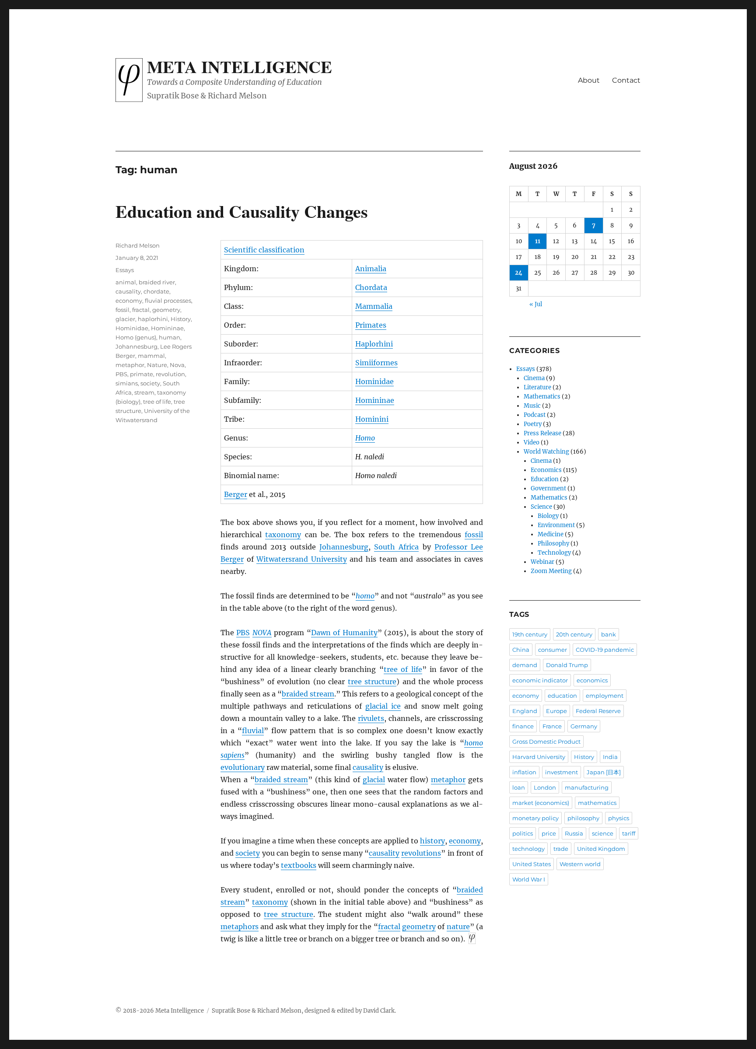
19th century (529, 634)
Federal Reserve (598, 710)
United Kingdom (601, 848)
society (247, 853)
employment (604, 695)
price (549, 833)
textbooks (298, 865)
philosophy (583, 818)
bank (608, 634)
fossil (474, 534)
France (552, 726)
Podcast (535, 415)
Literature (537, 387)
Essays (125, 269)
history (432, 840)
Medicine (551, 534)
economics (592, 680)
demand (524, 664)
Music (532, 405)
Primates (370, 325)
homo (365, 595)
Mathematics (542, 396)
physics (618, 818)
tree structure (372, 681)
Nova (177, 364)
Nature (157, 364)
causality (368, 767)
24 (518, 272)
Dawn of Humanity (344, 632)
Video (531, 442)
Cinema (534, 378)
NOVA (262, 632)
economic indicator (540, 680)
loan (518, 787)
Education (545, 479)
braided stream (308, 693)
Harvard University (538, 756)
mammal (151, 355)
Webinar (542, 562)
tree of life (403, 669)
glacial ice (383, 706)
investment (561, 772)
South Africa (396, 546)
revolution (170, 374)
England (524, 710)
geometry (419, 926)
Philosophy (553, 543)
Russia (574, 833)
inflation (524, 772)
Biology (548, 516)
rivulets (371, 718)
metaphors (239, 926)
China (520, 649)
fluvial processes (168, 300)
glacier (125, 318)
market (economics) (540, 802)
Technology (554, 552)
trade (560, 848)
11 (537, 241)
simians (127, 383)
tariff (628, 833)
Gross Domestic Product (546, 741)
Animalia (370, 268)
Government (548, 488)
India (610, 756)
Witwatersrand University (301, 559)
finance (523, 726)
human (169, 337)
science (602, 833)
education (562, 695)
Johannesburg (343, 546)
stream (144, 392)
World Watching (546, 451)
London (545, 787)
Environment (556, 525)
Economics (546, 470)
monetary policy (535, 818)
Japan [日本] (604, 772)
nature (458, 926)
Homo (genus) (136, 337)
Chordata (371, 287)
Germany (583, 726)
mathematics (597, 802)
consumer (552, 649)
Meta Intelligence (239, 66)
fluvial (253, 730)
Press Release (542, 433)
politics (522, 833)
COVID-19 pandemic (605, 649)
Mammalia (373, 306)
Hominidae (374, 381)
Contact (626, 80)
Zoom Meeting (551, 571)
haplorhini (153, 318)
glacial (374, 779)
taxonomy (283, 534)
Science (541, 507)
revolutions (421, 853)
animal (126, 282)
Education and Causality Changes (242, 211)
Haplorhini (374, 343)
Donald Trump (567, 664)
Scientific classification (264, 249)
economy (465, 840)
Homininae (374, 400)
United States (531, 863)
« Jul (535, 304)
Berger (235, 494)
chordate (156, 291)
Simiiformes (376, 362)
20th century (574, 634)
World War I (528, 879)
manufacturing (587, 787)
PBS (243, 632)
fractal (389, 926)
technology (528, 848)
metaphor (448, 779)
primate (141, 374)
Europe (556, 710)
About (589, 80)
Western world (580, 863)
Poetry (533, 424)
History (181, 318)
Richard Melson (138, 245)
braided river (157, 282)
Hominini (371, 419)
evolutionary (242, 767)
